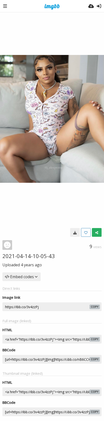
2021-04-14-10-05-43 (28, 256)
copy (94, 306)
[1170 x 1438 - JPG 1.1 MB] (75, 232)
